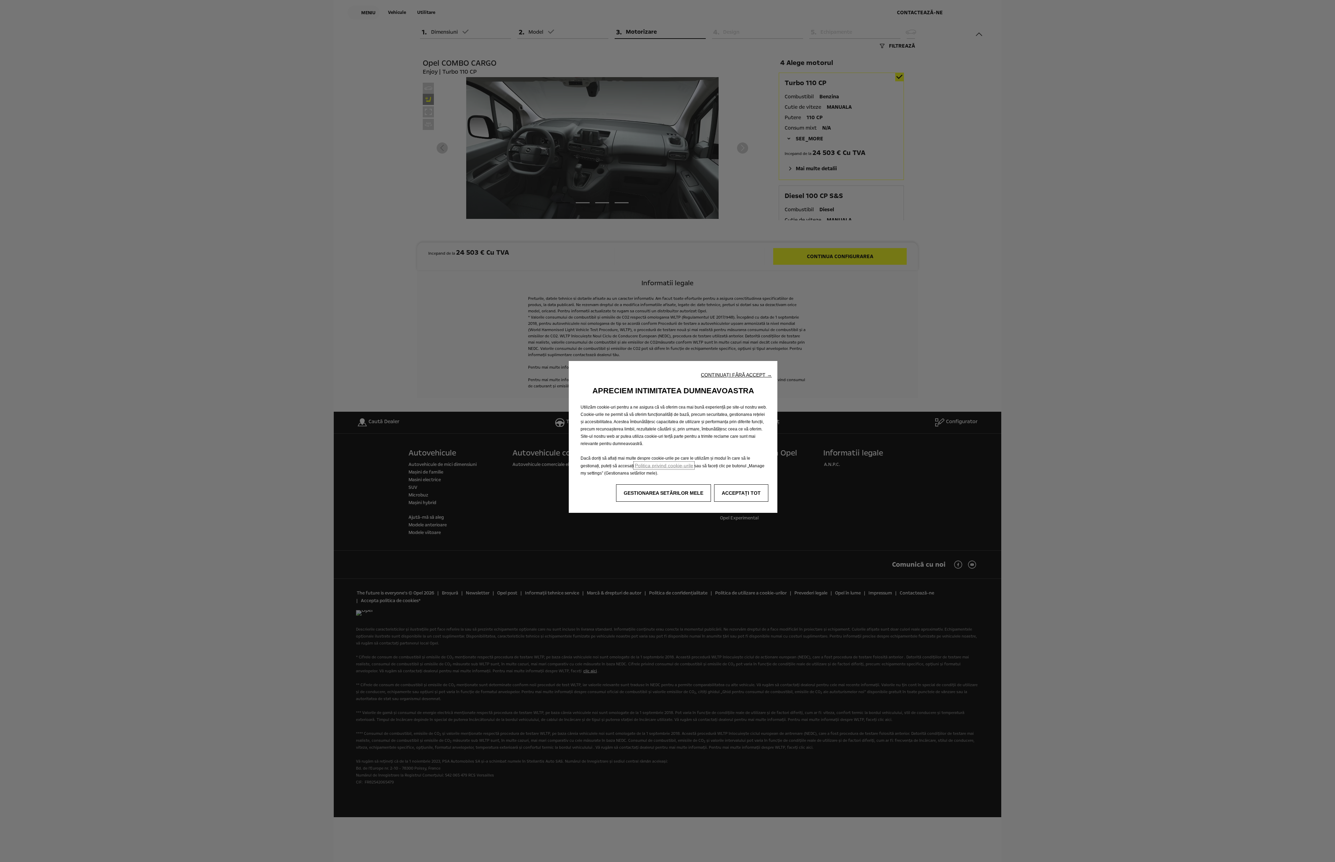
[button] (736, 375)
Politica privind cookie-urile (664, 465)
